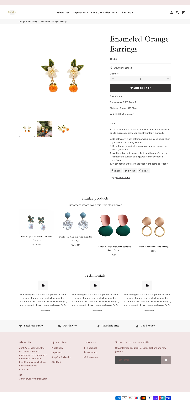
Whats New (63, 12)
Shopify (62, 399)
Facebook (92, 347)
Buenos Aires (123, 177)
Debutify (77, 399)
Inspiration (80, 12)
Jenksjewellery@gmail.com (33, 378)
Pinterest (92, 352)
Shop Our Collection (103, 12)
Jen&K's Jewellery (28, 21)
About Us (126, 12)
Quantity (114, 73)
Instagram (92, 357)
